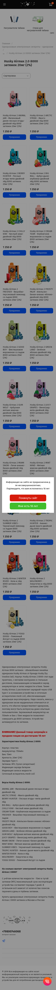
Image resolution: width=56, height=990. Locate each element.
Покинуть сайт (28, 498)
